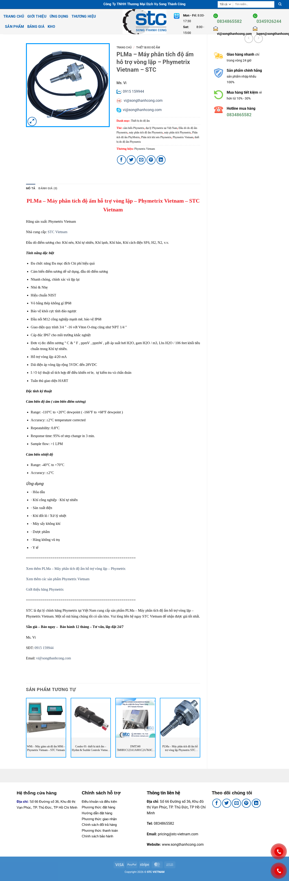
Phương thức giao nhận (99, 819)
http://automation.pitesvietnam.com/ (243, 138)
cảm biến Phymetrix (133, 128)
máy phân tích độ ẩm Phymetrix (146, 132)
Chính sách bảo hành (97, 836)
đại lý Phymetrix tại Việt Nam (161, 128)
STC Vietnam (57, 232)
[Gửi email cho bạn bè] (141, 159)
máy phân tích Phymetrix (177, 132)
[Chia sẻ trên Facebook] (121, 159)
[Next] (200, 729)
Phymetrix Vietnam (183, 137)
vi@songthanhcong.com (143, 100)
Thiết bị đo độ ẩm (148, 47)
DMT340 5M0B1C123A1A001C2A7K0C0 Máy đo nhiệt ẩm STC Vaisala (135, 748)
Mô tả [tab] (30, 188)
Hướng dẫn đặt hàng (97, 813)
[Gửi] (280, 4)
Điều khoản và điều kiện (99, 801)
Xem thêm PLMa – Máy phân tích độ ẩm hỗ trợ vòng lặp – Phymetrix (76, 569)
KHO (51, 26)
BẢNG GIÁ (36, 26)
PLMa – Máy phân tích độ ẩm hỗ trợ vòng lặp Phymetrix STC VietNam (180, 748)
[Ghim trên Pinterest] (151, 159)
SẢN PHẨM (14, 26)
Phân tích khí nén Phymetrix (156, 137)
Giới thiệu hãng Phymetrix (45, 589)
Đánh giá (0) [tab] (47, 188)
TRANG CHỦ (13, 16)
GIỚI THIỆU (37, 16)
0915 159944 (133, 91)
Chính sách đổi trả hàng (99, 825)
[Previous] (26, 729)
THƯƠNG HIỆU (84, 16)
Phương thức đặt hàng (98, 807)
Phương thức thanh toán (100, 830)
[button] (32, 121)
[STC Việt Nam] (144, 21)
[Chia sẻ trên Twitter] (131, 159)
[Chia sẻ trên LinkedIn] (160, 159)
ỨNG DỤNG (59, 16)
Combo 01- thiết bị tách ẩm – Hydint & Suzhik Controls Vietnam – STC (91, 748)
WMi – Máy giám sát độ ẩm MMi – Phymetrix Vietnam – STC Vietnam (46, 748)
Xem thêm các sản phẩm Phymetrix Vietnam (57, 579)
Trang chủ (124, 47)
